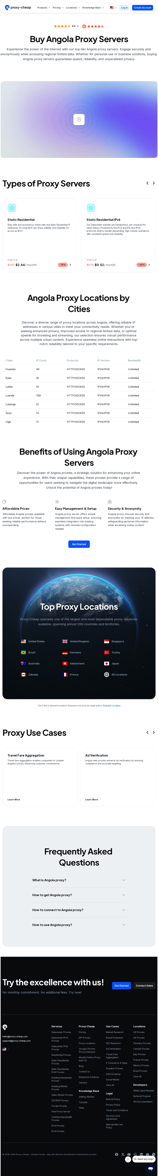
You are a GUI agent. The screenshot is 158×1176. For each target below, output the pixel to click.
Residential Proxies (61, 1055)
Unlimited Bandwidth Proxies (62, 1118)
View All (110, 1085)
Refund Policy (113, 1099)
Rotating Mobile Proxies (60, 1088)
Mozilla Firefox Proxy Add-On (90, 1059)
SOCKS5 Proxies (60, 1100)
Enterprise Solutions (89, 1077)
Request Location (112, 705)
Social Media (112, 1079)
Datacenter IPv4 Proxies (60, 1039)
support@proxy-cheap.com (16, 1040)
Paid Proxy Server (61, 1111)
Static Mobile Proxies (62, 1095)
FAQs (81, 1107)
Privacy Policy (113, 1104)
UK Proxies (139, 1037)
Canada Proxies (141, 1048)
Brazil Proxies (140, 1071)
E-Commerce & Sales (116, 1063)
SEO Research (113, 1043)
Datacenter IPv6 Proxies (60, 1048)
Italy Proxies (139, 1054)
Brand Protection (114, 1037)
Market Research (114, 1032)
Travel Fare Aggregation (112, 1056)
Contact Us (84, 1071)
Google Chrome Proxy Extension (87, 1050)
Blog (81, 1066)
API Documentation (142, 1101)
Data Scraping (113, 1074)
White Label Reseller (143, 1090)
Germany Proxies (142, 1043)
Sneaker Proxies (114, 1068)
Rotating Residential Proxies (62, 1079)
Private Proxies (59, 1106)
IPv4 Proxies (58, 1125)
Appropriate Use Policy (114, 1126)
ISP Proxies (84, 1037)
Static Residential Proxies (60, 1062)
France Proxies (141, 1060)
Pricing (82, 1032)
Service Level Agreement (113, 1117)
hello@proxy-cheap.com (15, 1036)
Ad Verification (113, 1048)
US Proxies (139, 1032)
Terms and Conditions (117, 1110)
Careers (83, 1082)
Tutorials (83, 1102)
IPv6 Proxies (58, 1131)
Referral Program (142, 1096)
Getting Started (86, 1096)
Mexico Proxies (141, 1065)
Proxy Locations (87, 1043)
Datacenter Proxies (61, 1032)
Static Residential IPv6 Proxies (60, 1070)
